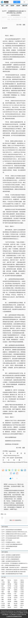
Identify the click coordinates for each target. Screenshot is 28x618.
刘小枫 (9, 597)
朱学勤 (3, 605)
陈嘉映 (3, 584)
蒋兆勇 (9, 599)
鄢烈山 (15, 582)
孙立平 (15, 607)
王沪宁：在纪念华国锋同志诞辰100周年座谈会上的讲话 (14, 536)
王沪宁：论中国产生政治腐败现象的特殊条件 (11, 544)
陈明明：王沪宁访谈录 (6, 540)
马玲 (15, 593)
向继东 (9, 588)
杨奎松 (15, 590)
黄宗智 (9, 584)
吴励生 (22, 603)
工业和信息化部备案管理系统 (14, 616)
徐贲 (2, 586)
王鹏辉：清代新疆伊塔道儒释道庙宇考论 (10, 561)
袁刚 (9, 603)
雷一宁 (22, 597)
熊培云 (22, 595)
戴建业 (22, 588)
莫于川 (22, 605)
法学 (7, 5)
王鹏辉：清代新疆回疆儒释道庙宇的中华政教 (11, 573)
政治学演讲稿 (18, 458)
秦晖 (2, 580)
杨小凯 (15, 603)
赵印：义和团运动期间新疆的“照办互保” (10, 565)
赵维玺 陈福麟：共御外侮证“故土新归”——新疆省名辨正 (14, 567)
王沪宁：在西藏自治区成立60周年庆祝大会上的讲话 (13, 534)
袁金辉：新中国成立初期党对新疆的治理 (10, 557)
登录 (13, 520)
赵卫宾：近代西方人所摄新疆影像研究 (10, 559)
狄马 (2, 595)
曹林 (9, 582)
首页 (2, 5)
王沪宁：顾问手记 (5, 548)
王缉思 (22, 591)
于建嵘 (15, 584)
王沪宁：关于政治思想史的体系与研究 (10, 538)
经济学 (12, 5)
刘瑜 (2, 601)
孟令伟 (15, 597)
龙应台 (22, 580)
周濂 (2, 591)
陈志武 (22, 584)
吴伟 (15, 599)
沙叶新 (22, 599)
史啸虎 (15, 595)
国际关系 (24, 5)
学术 (8, 458)
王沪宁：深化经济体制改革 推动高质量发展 (11, 529)
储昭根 (15, 601)
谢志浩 (9, 607)
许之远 (3, 603)
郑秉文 (15, 605)
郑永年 (15, 580)
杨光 (22, 607)
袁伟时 (9, 595)
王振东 (22, 593)
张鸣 (9, 590)
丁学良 (3, 582)
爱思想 (5, 2)
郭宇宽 (9, 586)
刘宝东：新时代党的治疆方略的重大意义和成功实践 (13, 571)
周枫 (2, 599)
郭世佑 (9, 593)
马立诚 (15, 586)
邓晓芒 (15, 591)
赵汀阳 (15, 588)
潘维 (9, 605)
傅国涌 (22, 582)
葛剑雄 (9, 601)
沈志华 (3, 588)
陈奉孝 (3, 593)
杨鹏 (9, 591)
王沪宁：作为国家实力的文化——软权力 (10, 542)
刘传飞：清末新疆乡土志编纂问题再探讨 (10, 555)
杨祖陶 (22, 586)
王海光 (22, 590)
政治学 (18, 5)
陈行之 (9, 580)
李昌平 (3, 590)
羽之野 (3, 607)
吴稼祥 (22, 601)
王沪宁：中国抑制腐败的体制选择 (9, 546)
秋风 (2, 597)
